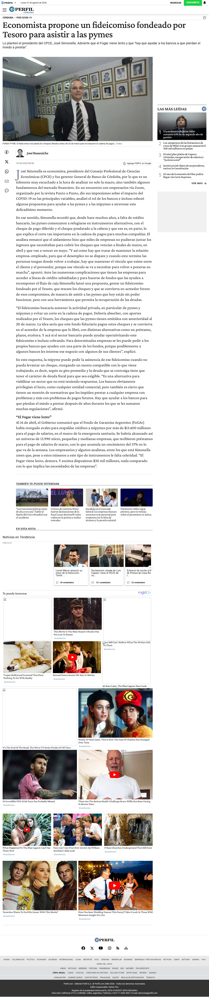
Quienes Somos (75, 977)
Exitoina (186, 960)
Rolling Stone (117, 973)
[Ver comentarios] (203, 18)
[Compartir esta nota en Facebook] (7, 152)
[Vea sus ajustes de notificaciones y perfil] (204, 2)
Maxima (152, 973)
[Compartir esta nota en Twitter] (7, 162)
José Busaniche (37, 153)
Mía (122, 968)
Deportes (87, 960)
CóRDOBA (8, 17)
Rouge (115, 968)
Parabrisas (104, 968)
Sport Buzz (131, 973)
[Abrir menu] (3, 9)
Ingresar (175, 2)
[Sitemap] (126, 948)
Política (31, 960)
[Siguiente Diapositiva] (150, 567)
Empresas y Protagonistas (148, 960)
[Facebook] (83, 948)
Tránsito (150, 977)
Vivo (203, 960)
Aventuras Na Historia (97, 973)
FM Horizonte (142, 968)
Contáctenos (91, 977)
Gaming (195, 960)
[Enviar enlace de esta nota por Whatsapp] (7, 171)
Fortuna (93, 968)
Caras (176, 960)
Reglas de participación (132, 977)
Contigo (80, 973)
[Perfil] (104, 941)
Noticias (167, 960)
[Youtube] (101, 948)
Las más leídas (171, 109)
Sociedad (52, 960)
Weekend (83, 968)
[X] (92, 948)
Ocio (96, 960)
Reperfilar (117, 960)
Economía (41, 960)
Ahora (7, 960)
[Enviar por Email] (7, 181)
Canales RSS (60, 977)
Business (128, 960)
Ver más (197, 183)
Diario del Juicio (104, 964)
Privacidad (105, 977)
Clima (78, 960)
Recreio (143, 973)
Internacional (66, 960)
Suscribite (192, 2)
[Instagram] (109, 948)
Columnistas (18, 960)
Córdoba (105, 960)
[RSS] (117, 948)
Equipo (116, 977)
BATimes (130, 968)
